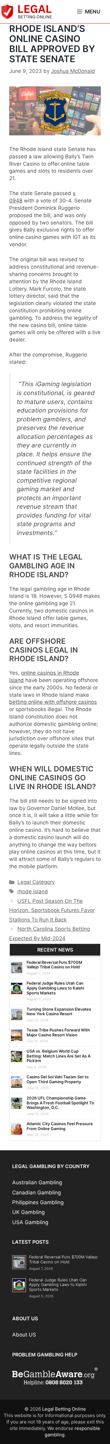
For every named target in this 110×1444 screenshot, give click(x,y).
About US (24, 1335)
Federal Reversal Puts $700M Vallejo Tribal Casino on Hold (54, 965)
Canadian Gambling (36, 1193)
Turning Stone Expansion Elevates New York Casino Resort (59, 1011)
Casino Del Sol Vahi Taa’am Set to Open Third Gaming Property (58, 1079)
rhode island (32, 891)
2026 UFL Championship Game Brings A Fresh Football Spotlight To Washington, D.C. (60, 1102)
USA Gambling (30, 1222)
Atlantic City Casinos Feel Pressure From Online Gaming (60, 1126)
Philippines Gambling (38, 1202)
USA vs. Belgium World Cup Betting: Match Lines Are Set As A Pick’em (58, 1056)
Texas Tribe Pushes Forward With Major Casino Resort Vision (58, 1032)
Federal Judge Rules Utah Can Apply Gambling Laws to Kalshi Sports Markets (55, 988)
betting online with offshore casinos (53, 702)
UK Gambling (28, 1212)
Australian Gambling (37, 1182)
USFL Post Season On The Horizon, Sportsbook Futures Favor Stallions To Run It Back (52, 910)
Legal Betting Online (64, 1409)
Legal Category (36, 882)
